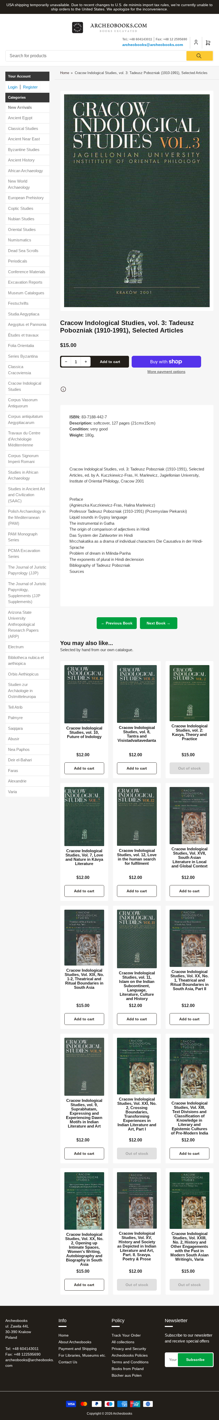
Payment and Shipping (77, 1348)
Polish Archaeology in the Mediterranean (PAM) (26, 517)
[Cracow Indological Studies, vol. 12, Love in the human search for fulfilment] (137, 816)
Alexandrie (17, 781)
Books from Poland (128, 1369)
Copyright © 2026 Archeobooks (109, 1413)
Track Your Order (126, 1335)
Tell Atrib (15, 707)
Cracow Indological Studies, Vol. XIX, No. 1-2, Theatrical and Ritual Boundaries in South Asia (84, 979)
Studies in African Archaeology (23, 475)
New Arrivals (20, 107)
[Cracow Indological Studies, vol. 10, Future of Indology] (84, 694)
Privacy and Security (129, 1348)
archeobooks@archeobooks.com (152, 45)
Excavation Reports (25, 282)
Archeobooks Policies (130, 1355)
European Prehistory (26, 197)
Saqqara (15, 728)
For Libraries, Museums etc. (82, 1355)
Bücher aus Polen (127, 1375)
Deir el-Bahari (20, 760)
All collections (123, 1342)
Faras (13, 770)
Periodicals (17, 261)
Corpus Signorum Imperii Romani (23, 458)
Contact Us (67, 1362)
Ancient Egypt (20, 117)
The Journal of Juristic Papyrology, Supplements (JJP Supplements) (27, 592)
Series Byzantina (23, 356)
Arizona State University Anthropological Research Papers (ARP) (23, 624)
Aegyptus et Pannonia (27, 324)
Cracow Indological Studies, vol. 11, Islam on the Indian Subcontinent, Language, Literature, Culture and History (137, 986)
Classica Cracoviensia (19, 369)
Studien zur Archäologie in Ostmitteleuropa (22, 690)
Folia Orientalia (21, 345)
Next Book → (158, 623)
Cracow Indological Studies (24, 386)
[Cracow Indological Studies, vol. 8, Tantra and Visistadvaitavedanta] (137, 694)
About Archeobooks (74, 1342)
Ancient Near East (24, 139)
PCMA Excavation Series (24, 553)
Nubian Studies (21, 219)
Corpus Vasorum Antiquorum (23, 403)
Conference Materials (26, 271)
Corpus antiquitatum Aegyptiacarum (25, 419)
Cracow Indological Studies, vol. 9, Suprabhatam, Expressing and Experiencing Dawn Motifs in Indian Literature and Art (84, 1113)
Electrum (16, 647)
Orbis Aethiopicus (23, 674)
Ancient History (21, 160)
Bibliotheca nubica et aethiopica (26, 660)
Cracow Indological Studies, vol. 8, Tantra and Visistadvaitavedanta (137, 734)
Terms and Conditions (130, 1362)
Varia (12, 791)
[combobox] (109, 55)
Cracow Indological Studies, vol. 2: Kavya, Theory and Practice (189, 732)
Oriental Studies (22, 229)
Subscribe (195, 1359)
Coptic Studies (20, 208)
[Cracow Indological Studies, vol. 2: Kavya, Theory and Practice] (189, 693)
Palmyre (15, 717)
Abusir (13, 738)
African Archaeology (25, 170)
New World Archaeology (19, 184)
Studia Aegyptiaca (23, 314)
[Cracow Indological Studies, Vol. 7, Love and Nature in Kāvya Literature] (84, 816)
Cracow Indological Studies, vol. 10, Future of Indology (84, 732)
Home (64, 73)
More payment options (166, 371)
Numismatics (19, 240)
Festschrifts (18, 303)
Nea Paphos (19, 749)
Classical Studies (23, 128)
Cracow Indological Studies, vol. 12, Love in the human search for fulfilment (137, 857)
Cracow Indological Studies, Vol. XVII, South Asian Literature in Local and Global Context (189, 857)
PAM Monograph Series (22, 537)
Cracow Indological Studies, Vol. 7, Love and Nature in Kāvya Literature (84, 857)
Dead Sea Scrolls (23, 250)
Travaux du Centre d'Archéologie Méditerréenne (24, 439)
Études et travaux (23, 335)
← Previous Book (116, 623)
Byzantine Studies (24, 149)
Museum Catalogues (26, 293)
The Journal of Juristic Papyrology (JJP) (27, 570)
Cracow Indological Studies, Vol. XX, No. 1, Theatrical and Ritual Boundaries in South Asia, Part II (189, 980)
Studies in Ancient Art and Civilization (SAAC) (26, 495)
